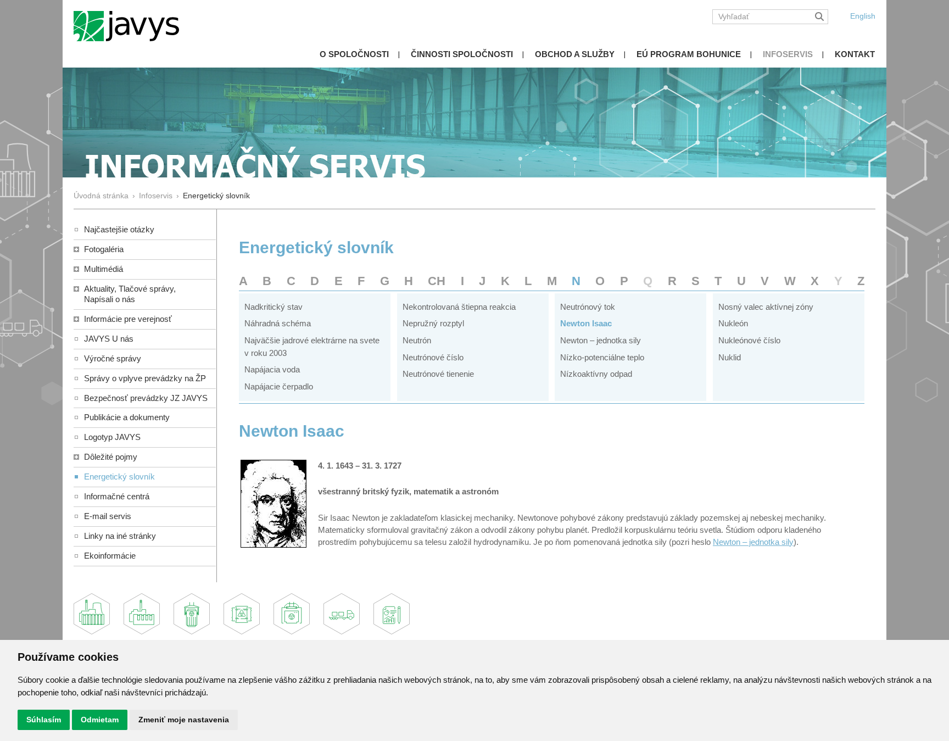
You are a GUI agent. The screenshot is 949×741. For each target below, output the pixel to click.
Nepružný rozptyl (433, 323)
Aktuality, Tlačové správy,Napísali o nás (130, 294)
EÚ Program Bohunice (689, 54)
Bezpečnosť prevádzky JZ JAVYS (146, 398)
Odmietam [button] (100, 719)
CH (436, 281)
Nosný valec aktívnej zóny (765, 306)
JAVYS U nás (108, 338)
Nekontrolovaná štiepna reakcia (459, 306)
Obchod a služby (575, 54)
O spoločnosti (354, 54)
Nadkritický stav (273, 306)
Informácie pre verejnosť (128, 319)
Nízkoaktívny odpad (596, 373)
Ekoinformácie (110, 555)
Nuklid (729, 357)
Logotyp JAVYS (112, 437)
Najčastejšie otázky (119, 229)
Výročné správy (112, 358)
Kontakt (855, 54)
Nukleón (733, 323)
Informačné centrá (116, 496)
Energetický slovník (119, 476)
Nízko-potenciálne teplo (602, 357)
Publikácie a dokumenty (127, 417)
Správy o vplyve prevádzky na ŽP (145, 378)
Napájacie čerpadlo (278, 386)
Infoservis (788, 54)
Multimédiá (103, 269)
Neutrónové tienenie (438, 373)
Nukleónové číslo (749, 340)
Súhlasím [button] (43, 719)
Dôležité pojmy (110, 456)
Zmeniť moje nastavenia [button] (183, 719)
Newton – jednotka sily (600, 340)
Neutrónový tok (587, 306)
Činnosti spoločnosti (462, 54)
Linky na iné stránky (120, 536)
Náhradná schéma (277, 323)
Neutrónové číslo (433, 357)
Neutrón (417, 340)
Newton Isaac (586, 323)
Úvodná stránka (101, 196)
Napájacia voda (272, 369)
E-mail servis (107, 516)
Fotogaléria (104, 249)
